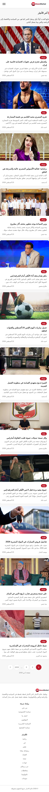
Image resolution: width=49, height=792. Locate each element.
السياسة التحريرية (24, 724)
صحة (24, 759)
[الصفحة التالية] (10, 667)
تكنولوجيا (24, 774)
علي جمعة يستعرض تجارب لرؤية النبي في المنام (27, 594)
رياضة (43, 112)
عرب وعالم (24, 766)
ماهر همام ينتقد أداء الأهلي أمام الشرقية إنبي (28, 276)
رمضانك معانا (24, 751)
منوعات (43, 57)
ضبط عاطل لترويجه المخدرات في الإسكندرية (28, 646)
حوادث (43, 641)
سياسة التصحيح (24, 728)
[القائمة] (4, 4)
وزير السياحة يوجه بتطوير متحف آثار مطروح (28, 224)
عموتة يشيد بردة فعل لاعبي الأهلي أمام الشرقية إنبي (25, 490)
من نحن (24, 708)
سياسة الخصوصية (24, 712)
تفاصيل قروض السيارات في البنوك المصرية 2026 (26, 542)
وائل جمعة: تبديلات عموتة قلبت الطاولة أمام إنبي (27, 438)
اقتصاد (43, 537)
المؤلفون (24, 720)
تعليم (24, 747)
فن (24, 743)
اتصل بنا (24, 716)
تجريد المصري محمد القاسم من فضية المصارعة (27, 117)
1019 (17, 667)
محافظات (24, 770)
